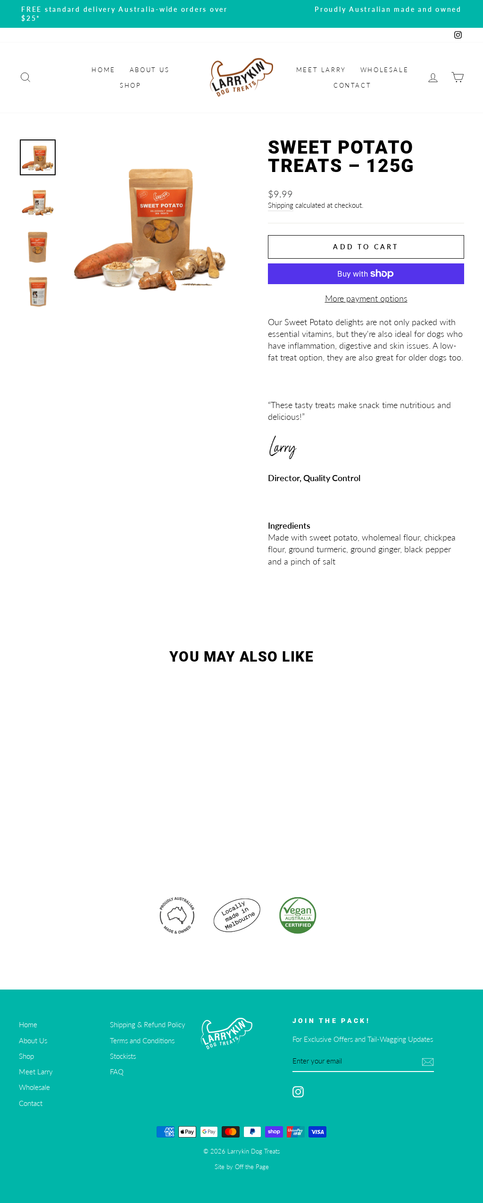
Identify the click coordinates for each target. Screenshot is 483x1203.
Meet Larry (321, 70)
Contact (352, 85)
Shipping (280, 205)
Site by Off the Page (242, 1166)
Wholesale (384, 70)
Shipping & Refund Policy (147, 1024)
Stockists (123, 1056)
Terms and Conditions (142, 1040)
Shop (130, 85)
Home (103, 70)
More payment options (366, 298)
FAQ (117, 1071)
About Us (150, 70)
